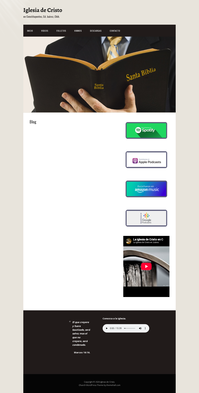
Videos (44, 30)
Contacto (115, 30)
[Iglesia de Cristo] (42, 11)
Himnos (78, 30)
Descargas (96, 30)
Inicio (30, 30)
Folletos (61, 30)
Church (82, 385)
